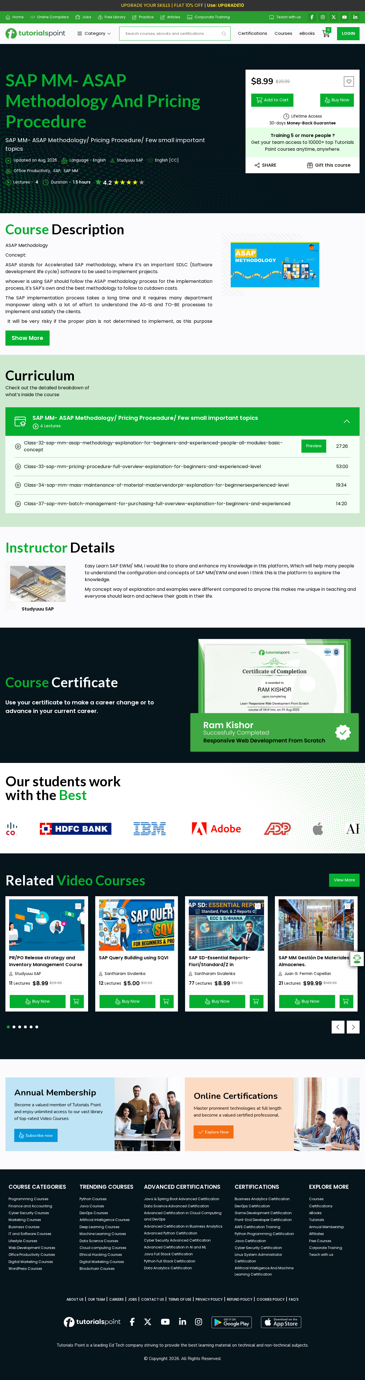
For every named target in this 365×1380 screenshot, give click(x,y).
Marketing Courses (25, 1219)
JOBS (132, 1299)
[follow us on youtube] (165, 1322)
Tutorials (316, 1219)
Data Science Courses (99, 1240)
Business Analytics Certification (262, 1198)
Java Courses (92, 1206)
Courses (283, 33)
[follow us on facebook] (132, 1322)
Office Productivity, (32, 171)
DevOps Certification (252, 1206)
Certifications (252, 33)
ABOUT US (75, 1299)
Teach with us (288, 17)
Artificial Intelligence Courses (105, 1219)
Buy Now (340, 100)
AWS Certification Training (257, 1226)
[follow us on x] (148, 1322)
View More (344, 880)
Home (18, 17)
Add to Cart (276, 100)
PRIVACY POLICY (209, 1299)
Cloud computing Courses (103, 1247)
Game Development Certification (263, 1212)
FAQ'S (294, 1299)
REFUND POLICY (239, 1299)
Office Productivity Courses (32, 1254)
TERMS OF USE (179, 1299)
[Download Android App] (231, 1322)
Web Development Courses (32, 1247)
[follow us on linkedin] (182, 1322)
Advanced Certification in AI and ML (175, 1247)
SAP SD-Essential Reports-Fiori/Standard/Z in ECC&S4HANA (219, 964)
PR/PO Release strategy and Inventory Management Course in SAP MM (45, 964)
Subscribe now (39, 1135)
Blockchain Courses (97, 1268)
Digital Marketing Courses (31, 1261)
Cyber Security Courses (29, 1212)
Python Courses (93, 1198)
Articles (173, 17)
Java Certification (250, 1240)
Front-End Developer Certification (263, 1219)
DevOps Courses (94, 1212)
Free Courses (320, 1240)
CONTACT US (152, 1299)
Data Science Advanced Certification (176, 1206)
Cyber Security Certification (258, 1247)
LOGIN (348, 33)
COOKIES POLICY (271, 1299)
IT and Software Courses (30, 1233)
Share (269, 165)
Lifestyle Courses (23, 1240)
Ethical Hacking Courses (101, 1254)
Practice (146, 17)
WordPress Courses (25, 1268)
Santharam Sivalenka (125, 973)
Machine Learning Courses (103, 1233)
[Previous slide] (338, 1027)
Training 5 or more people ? (303, 135)
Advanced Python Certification (170, 1233)
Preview (314, 446)
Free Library (115, 17)
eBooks (307, 33)
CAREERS (116, 1299)
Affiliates (316, 1233)
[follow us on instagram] (198, 1322)
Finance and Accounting (30, 1206)
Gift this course (332, 165)
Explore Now (217, 1132)
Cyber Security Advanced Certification (177, 1240)
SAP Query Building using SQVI (133, 957)
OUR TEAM (96, 1299)
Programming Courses (28, 1198)
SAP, (57, 171)
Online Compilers (53, 17)
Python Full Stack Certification (169, 1261)
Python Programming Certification (264, 1233)
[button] (8, 1027)
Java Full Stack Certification (168, 1254)
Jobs (86, 17)
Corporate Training (212, 17)
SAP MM (71, 171)
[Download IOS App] (281, 1322)
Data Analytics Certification (168, 1268)
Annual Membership (326, 1226)
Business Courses (24, 1226)
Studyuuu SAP (130, 160)
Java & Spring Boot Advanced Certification (181, 1198)
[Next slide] (353, 1027)
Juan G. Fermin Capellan (307, 973)
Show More (27, 338)
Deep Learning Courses (99, 1226)
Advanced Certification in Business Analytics (183, 1226)
